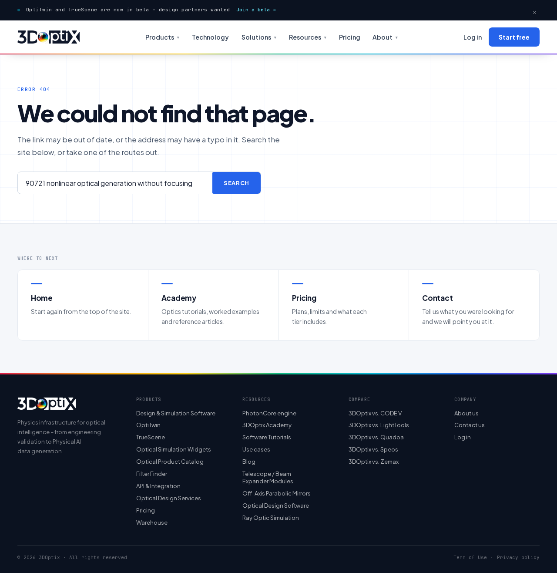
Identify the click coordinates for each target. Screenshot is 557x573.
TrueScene (150, 437)
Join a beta (256, 10)
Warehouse (152, 522)
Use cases (256, 449)
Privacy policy (518, 557)
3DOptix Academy (267, 424)
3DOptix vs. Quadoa (376, 437)
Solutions (259, 37)
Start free (514, 37)
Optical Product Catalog (170, 461)
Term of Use (470, 557)
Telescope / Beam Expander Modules (267, 477)
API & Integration (158, 485)
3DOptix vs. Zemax (374, 461)
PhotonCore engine (269, 413)
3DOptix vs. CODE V (375, 413)
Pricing (349, 37)
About (385, 37)
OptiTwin (148, 424)
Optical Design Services (168, 498)
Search (236, 182)
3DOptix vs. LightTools (379, 424)
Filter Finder (151, 473)
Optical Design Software (275, 505)
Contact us (469, 424)
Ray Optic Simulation (270, 517)
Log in (472, 37)
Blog (248, 461)
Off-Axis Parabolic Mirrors (276, 493)
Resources (307, 37)
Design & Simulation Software (175, 413)
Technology (210, 37)
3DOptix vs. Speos (373, 449)
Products (162, 37)
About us (466, 413)
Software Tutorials (266, 437)
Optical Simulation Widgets (173, 449)
